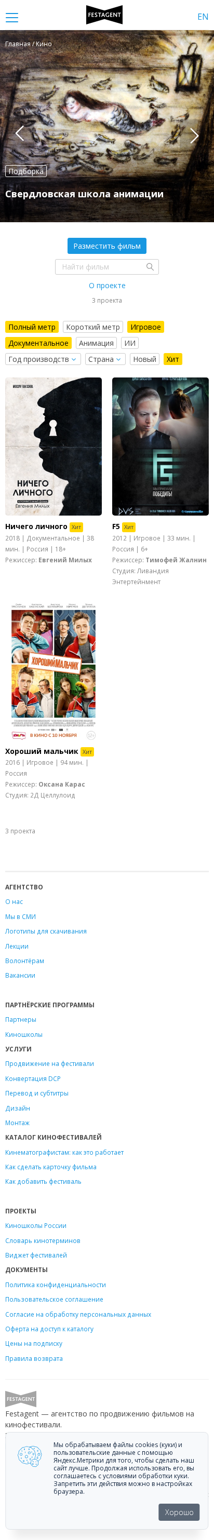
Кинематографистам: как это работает (64, 1152)
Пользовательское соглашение (54, 1299)
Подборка (26, 171)
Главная (18, 43)
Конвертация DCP (33, 1078)
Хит (173, 359)
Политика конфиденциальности (55, 1284)
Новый (144, 359)
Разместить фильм (107, 246)
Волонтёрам (24, 960)
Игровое (145, 327)
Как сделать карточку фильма (51, 1167)
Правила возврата (34, 1358)
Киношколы (24, 1034)
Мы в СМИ (20, 916)
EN (203, 16)
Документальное (38, 343)
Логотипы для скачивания (46, 931)
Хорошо (179, 1512)
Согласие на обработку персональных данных (78, 1314)
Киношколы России (35, 1225)
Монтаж (17, 1122)
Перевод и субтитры (37, 1093)
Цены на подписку (33, 1343)
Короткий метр (93, 327)
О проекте (107, 285)
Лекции (17, 946)
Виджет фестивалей (36, 1255)
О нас (14, 901)
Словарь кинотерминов (43, 1240)
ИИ (130, 343)
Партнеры (20, 1019)
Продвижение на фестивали (49, 1063)
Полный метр (32, 327)
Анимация (96, 343)
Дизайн (17, 1108)
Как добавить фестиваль (43, 1181)
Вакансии (20, 975)
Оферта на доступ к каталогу (49, 1329)
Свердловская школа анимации (84, 193)
